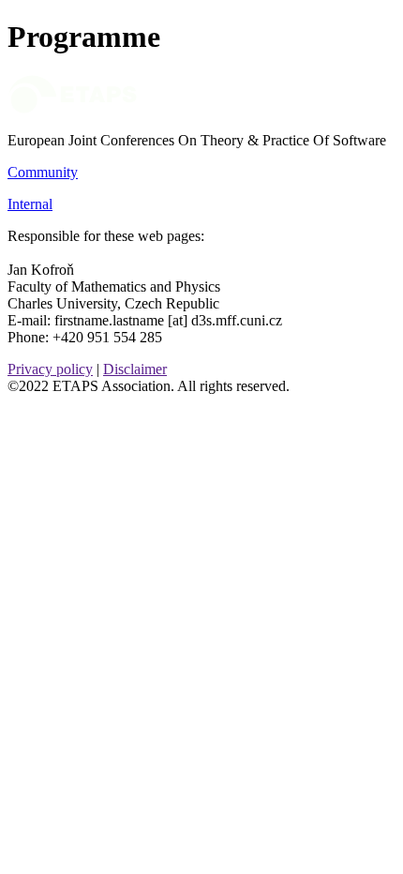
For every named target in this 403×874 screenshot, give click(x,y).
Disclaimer (135, 369)
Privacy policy (50, 369)
